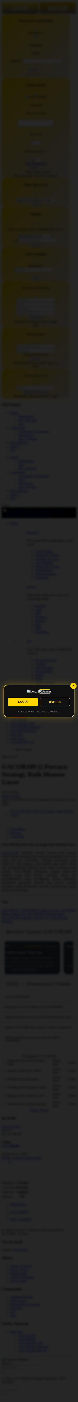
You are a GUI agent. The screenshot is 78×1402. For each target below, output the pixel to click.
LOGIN (23, 701)
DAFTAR (55, 701)
